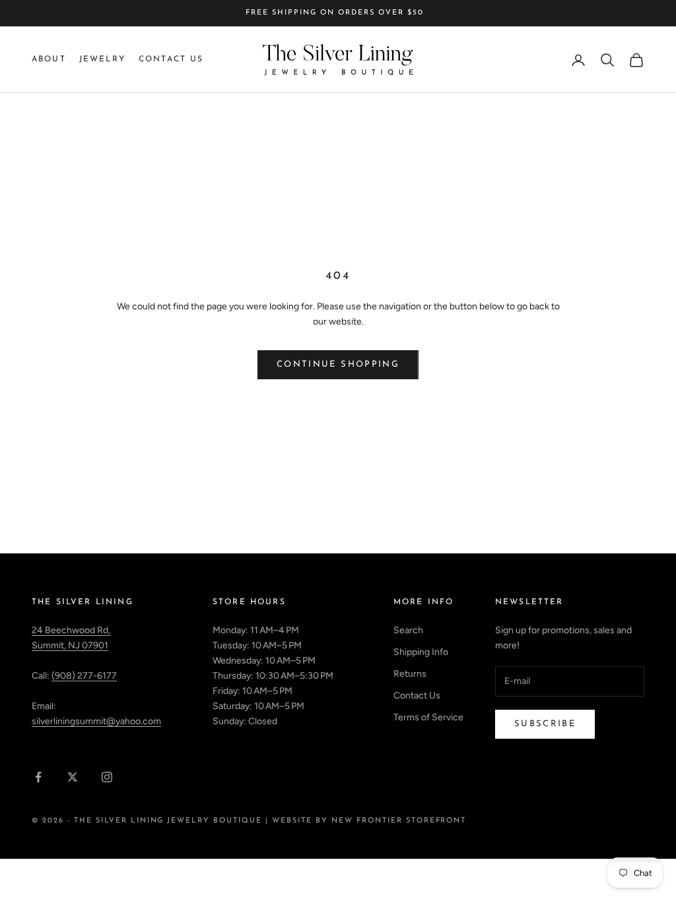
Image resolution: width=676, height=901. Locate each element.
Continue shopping (338, 364)
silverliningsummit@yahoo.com (96, 721)
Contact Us (171, 59)
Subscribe (545, 724)
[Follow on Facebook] (38, 777)
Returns (409, 673)
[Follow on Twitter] (72, 777)
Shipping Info (420, 652)
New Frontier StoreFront (399, 820)
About (49, 59)
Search (408, 630)
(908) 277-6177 (84, 675)
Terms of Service (428, 717)
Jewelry (102, 59)
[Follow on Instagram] (107, 777)
